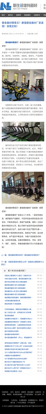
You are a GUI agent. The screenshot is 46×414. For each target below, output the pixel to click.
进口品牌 (38, 394)
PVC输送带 (31, 402)
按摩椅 (18, 15)
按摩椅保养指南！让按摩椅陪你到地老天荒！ (19, 325)
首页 (3, 15)
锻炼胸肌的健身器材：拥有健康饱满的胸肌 (19, 297)
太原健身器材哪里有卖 (12, 300)
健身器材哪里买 (11, 42)
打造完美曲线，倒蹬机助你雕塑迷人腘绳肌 (19, 309)
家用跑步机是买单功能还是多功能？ (17, 349)
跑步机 (10, 15)
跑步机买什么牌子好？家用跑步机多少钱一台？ (19, 368)
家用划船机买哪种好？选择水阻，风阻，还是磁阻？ (19, 343)
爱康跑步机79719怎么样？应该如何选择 (18, 346)
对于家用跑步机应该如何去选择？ (16, 358)
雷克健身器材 (9, 315)
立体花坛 (14, 400)
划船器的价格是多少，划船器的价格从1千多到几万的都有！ (19, 318)
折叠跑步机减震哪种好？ (13, 355)
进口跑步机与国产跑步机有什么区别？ (18, 365)
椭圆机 (9, 394)
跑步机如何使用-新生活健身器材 (16, 282)
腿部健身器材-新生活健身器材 (15, 285)
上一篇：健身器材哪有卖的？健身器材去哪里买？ (20, 255)
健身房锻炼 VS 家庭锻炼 (13, 304)
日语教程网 (23, 400)
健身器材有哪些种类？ (12, 334)
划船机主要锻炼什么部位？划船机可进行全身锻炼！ (19, 275)
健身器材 (27, 15)
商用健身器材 (17, 394)
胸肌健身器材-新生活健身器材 (15, 294)
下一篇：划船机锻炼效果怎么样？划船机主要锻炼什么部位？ (22, 263)
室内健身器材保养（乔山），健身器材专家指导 (19, 337)
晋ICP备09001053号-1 (36, 406)
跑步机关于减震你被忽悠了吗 (15, 362)
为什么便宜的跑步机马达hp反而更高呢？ (19, 352)
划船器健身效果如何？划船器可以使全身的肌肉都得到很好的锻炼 (19, 322)
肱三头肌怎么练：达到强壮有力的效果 (18, 312)
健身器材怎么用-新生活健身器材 (16, 291)
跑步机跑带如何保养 (12, 331)
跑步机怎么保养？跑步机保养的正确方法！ (19, 328)
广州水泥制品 (21, 402)
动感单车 (37, 15)
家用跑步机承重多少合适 (13, 371)
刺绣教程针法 (33, 400)
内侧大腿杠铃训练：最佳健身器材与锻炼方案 (19, 278)
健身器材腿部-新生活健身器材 (15, 288)
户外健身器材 (28, 394)
